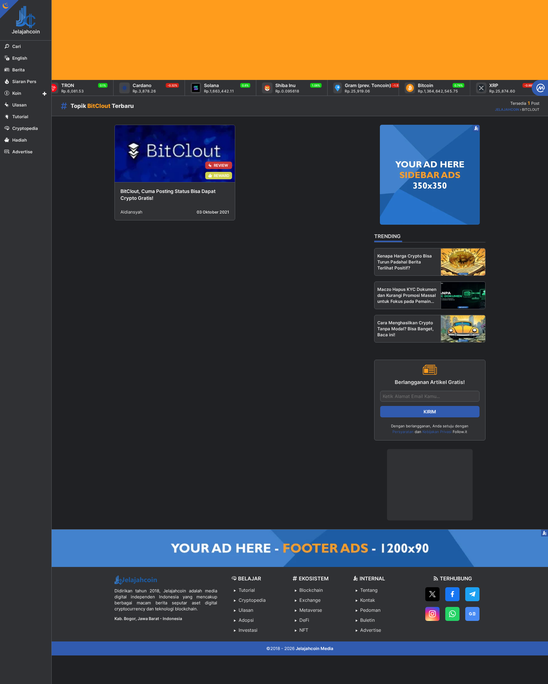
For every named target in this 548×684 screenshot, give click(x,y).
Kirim (430, 412)
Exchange (310, 600)
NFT (303, 630)
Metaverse (310, 610)
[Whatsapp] (452, 614)
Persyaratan (403, 431)
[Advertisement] (223, 40)
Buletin (367, 620)
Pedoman (370, 610)
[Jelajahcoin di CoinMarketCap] (540, 88)
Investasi (248, 630)
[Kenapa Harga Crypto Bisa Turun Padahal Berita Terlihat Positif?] (463, 261)
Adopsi (246, 620)
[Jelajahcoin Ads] (430, 175)
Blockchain (311, 590)
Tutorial (247, 590)
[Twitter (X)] (432, 594)
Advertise (370, 630)
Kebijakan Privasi (437, 431)
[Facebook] (452, 594)
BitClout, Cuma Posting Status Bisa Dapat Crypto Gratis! (167, 194)
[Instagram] (432, 614)
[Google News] (472, 614)
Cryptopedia (252, 600)
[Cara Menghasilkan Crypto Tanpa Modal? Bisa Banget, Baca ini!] (463, 328)
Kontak (367, 600)
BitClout (98, 105)
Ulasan (246, 610)
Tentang (369, 590)
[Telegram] (472, 594)
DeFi (304, 620)
